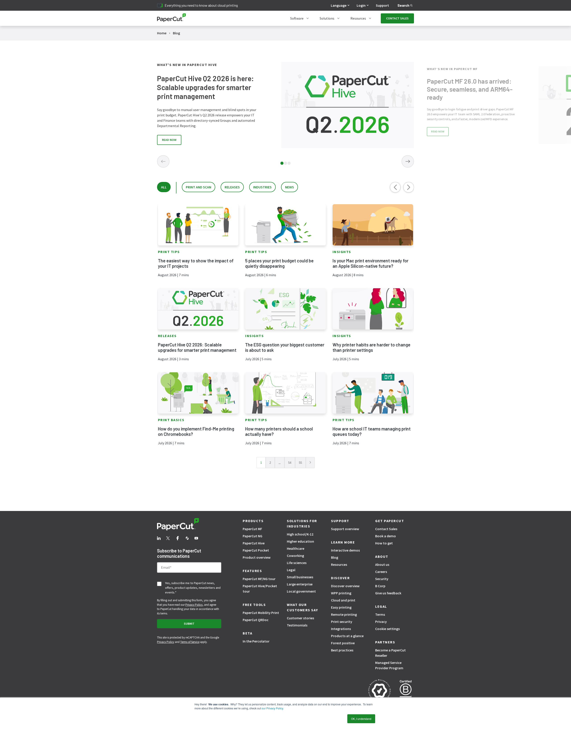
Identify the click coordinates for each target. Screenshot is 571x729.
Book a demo (385, 536)
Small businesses (300, 577)
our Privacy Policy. (272, 708)
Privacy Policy (194, 605)
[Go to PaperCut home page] (171, 18)
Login (361, 5)
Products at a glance (347, 636)
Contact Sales (386, 529)
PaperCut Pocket (256, 550)
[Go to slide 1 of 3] (282, 163)
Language (338, 5)
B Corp (380, 586)
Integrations (341, 628)
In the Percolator (256, 641)
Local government (301, 591)
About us (382, 564)
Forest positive (343, 643)
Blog (334, 557)
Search (403, 5)
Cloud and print (343, 600)
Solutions (327, 18)
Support (382, 5)
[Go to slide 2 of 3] (285, 163)
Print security (341, 621)
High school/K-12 (300, 534)
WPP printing (341, 593)
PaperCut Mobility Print (261, 612)
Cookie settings (387, 628)
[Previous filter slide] (395, 187)
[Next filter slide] (408, 187)
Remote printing (344, 614)
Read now (169, 140)
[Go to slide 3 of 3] (289, 163)
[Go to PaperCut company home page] (189, 525)
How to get (384, 543)
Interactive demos (345, 550)
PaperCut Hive (254, 543)
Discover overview (345, 586)
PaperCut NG (252, 536)
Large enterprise (299, 584)
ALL (164, 187)
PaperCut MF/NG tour (259, 579)
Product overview (257, 557)
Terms (380, 614)
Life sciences (296, 562)
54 (289, 462)
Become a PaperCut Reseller (390, 653)
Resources (358, 18)
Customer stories (300, 618)
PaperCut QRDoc (256, 620)
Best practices (342, 650)
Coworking (295, 555)
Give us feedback (388, 593)
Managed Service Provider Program (389, 665)
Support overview (345, 529)
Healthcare (295, 548)
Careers (381, 571)
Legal (291, 570)
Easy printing (341, 607)
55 (300, 462)
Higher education (300, 541)
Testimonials (297, 625)
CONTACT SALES (397, 18)
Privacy (381, 621)
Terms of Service (189, 642)
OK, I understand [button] (361, 719)
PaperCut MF (252, 529)
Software (297, 18)
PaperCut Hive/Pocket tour (260, 588)
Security (381, 579)
